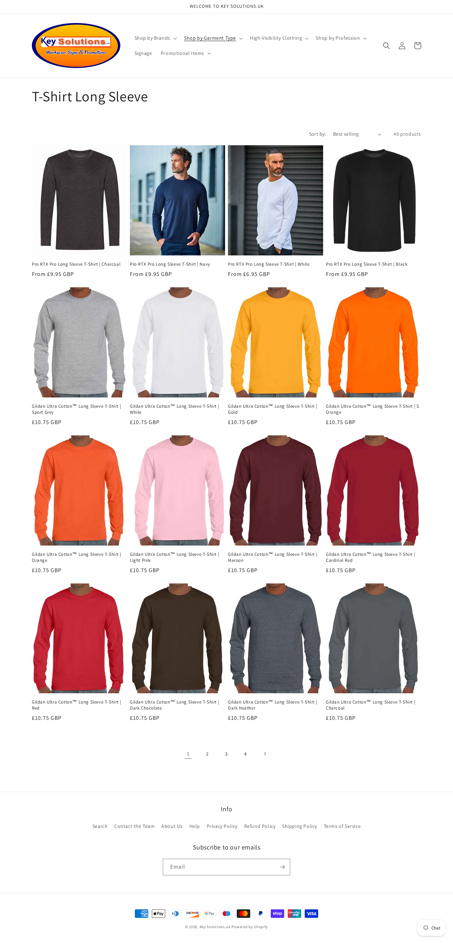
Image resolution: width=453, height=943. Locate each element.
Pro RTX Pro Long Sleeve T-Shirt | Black (366, 264)
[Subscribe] (282, 867)
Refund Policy (260, 826)
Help (194, 826)
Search (100, 826)
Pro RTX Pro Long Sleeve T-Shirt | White (268, 264)
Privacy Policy (222, 826)
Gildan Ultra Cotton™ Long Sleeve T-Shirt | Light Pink (174, 557)
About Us (172, 826)
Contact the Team (134, 826)
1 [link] (188, 753)
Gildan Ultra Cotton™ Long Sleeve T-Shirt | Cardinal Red (370, 557)
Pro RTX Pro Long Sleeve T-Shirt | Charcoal (76, 264)
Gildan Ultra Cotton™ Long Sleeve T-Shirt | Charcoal (370, 705)
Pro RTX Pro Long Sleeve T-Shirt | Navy (170, 264)
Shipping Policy (299, 826)
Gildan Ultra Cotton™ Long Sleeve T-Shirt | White (174, 409)
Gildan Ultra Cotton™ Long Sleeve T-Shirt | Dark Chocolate (174, 705)
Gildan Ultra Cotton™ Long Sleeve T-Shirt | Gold (272, 409)
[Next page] (265, 754)
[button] (155, 37)
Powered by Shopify (249, 926)
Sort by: (317, 134)
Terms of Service (342, 826)
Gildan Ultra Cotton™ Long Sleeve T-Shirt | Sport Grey (76, 409)
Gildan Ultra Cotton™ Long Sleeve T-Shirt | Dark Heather (272, 705)
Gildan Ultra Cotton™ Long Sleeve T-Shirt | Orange (76, 557)
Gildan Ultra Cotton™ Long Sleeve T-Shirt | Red (76, 705)
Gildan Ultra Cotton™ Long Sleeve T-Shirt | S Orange (372, 409)
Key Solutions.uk (215, 926)
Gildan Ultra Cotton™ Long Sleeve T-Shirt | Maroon (272, 557)
